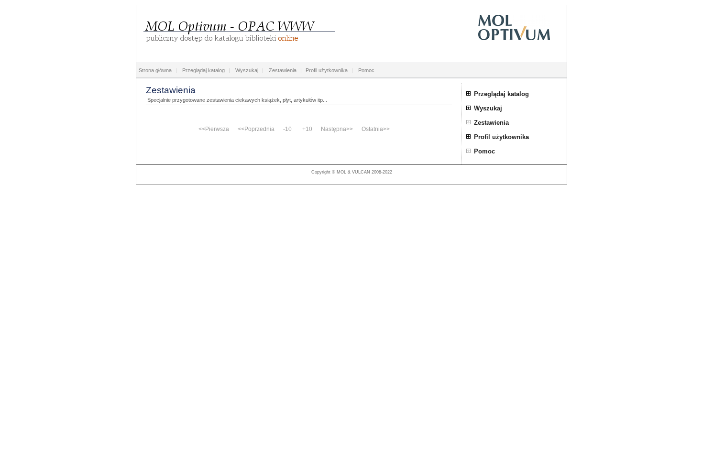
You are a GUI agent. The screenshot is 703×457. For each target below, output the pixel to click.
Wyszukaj (246, 70)
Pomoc (366, 70)
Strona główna (155, 70)
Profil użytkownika (327, 70)
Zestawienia (283, 70)
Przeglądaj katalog (203, 70)
